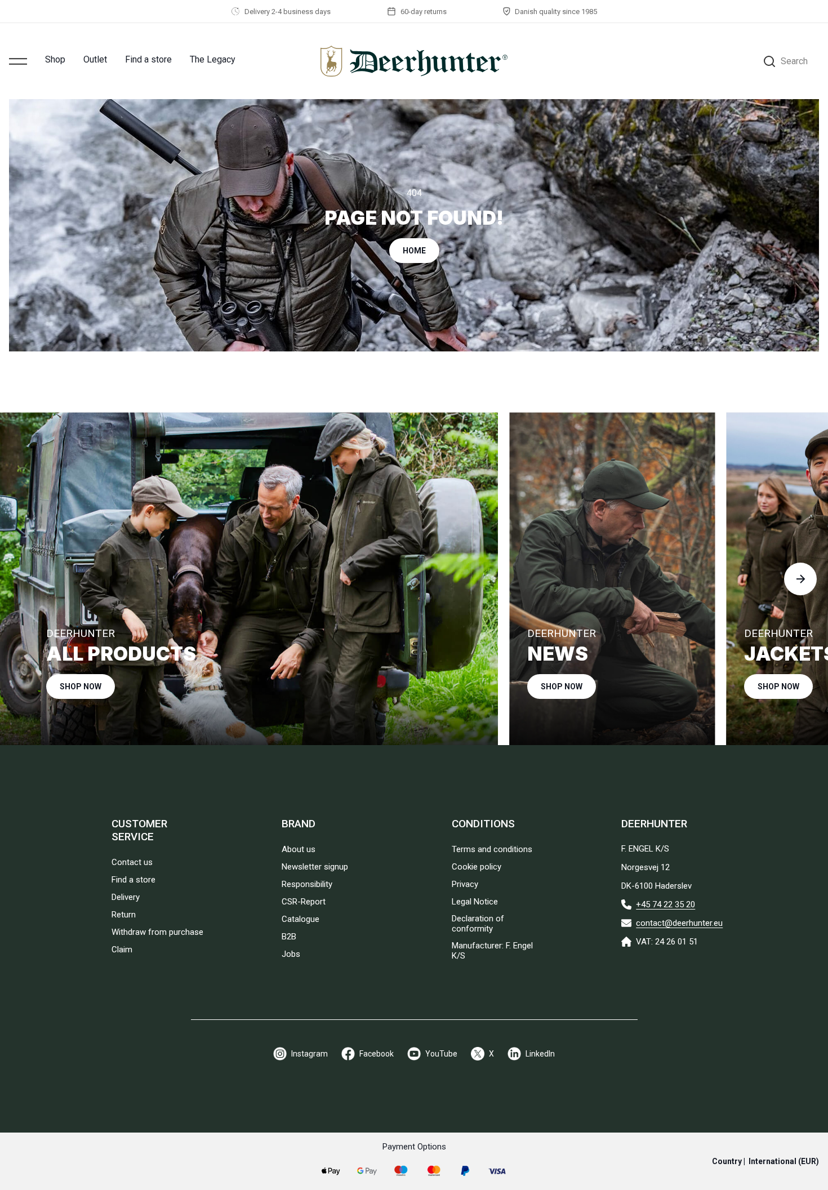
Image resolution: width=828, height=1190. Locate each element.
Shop (55, 59)
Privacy (465, 884)
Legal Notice (475, 902)
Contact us (132, 862)
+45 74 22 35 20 (665, 904)
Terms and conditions (492, 849)
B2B (289, 937)
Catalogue (300, 919)
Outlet (95, 59)
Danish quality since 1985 (556, 11)
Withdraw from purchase (157, 932)
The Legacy (212, 59)
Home (414, 250)
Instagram (309, 1053)
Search (794, 61)
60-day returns (423, 11)
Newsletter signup (315, 867)
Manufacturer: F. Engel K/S (492, 951)
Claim (122, 949)
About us (298, 849)
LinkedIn (540, 1053)
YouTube (441, 1053)
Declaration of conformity (478, 923)
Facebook (376, 1053)
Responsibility (307, 884)
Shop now (80, 686)
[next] (800, 579)
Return (124, 915)
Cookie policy (476, 867)
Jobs (291, 954)
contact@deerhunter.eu (679, 923)
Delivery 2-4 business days (287, 11)
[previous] (27, 579)
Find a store (148, 59)
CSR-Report (304, 902)
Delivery (126, 897)
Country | (765, 1161)
